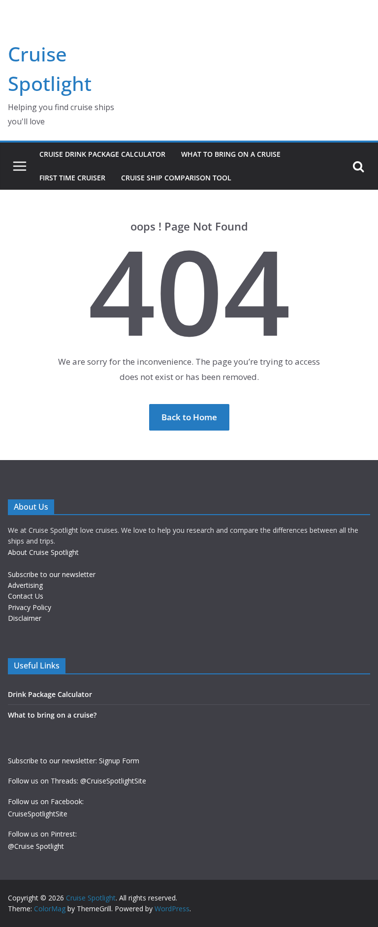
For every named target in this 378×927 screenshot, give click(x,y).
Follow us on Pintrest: (42, 834)
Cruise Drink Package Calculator (102, 154)
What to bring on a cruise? (52, 715)
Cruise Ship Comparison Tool (176, 177)
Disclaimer (24, 618)
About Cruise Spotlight (43, 552)
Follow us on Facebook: (46, 801)
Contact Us (25, 596)
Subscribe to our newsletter (51, 574)
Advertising (25, 585)
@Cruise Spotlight (36, 846)
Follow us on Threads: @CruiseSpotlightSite (77, 780)
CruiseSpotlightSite (37, 813)
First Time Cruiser (72, 177)
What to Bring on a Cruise (231, 154)
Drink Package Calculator (50, 694)
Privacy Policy (29, 607)
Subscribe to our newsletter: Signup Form (73, 760)
